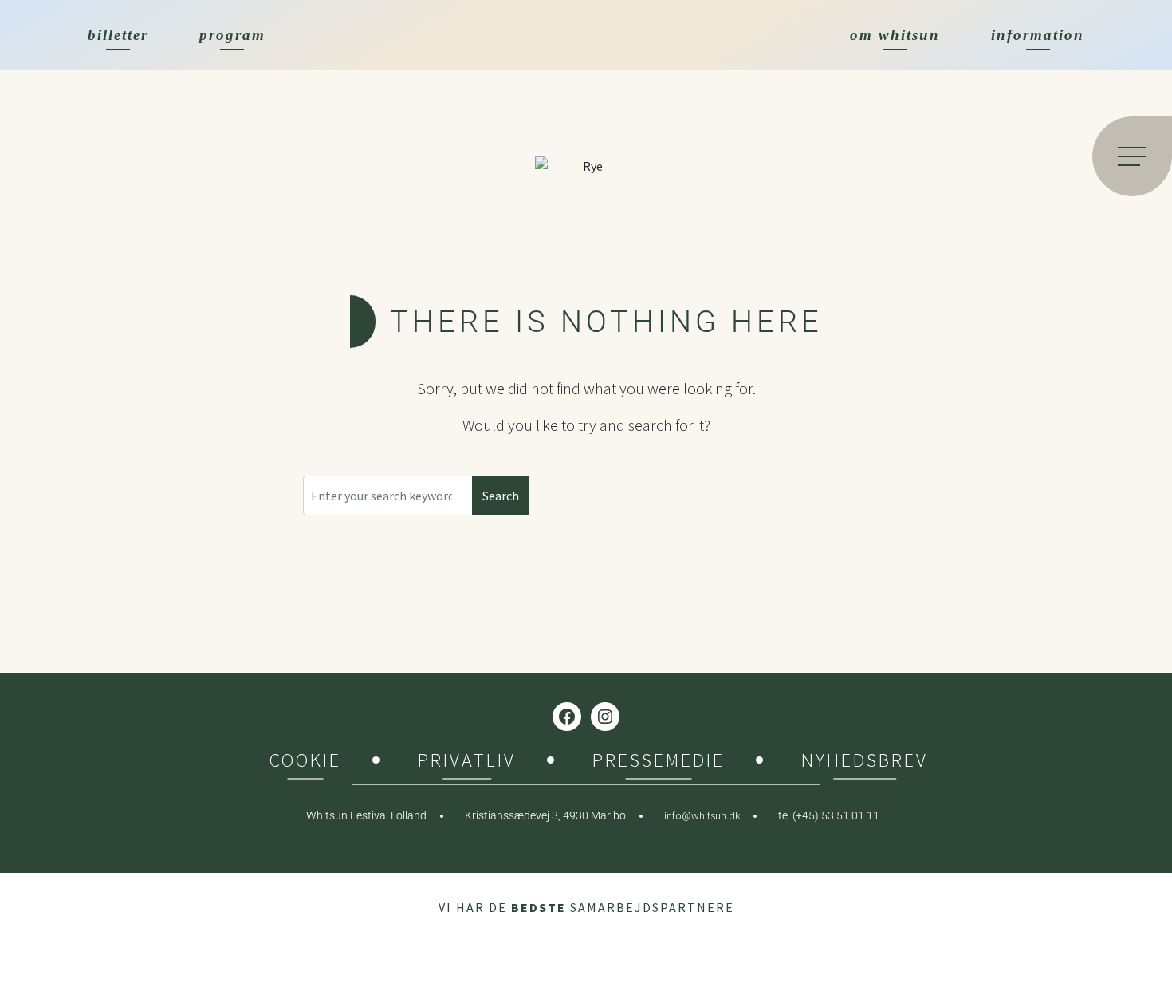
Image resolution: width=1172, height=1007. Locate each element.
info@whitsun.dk (702, 815)
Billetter (118, 34)
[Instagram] (605, 716)
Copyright (586, 851)
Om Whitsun (895, 34)
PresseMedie (658, 762)
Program (232, 34)
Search (500, 496)
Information (1037, 34)
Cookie (305, 762)
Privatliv (467, 762)
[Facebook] (567, 716)
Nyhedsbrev (864, 762)
